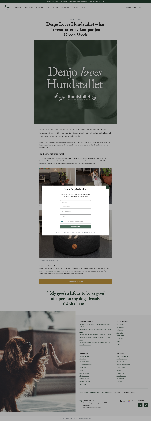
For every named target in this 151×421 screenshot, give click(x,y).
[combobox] (63, 222)
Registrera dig (75, 226)
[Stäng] (107, 187)
